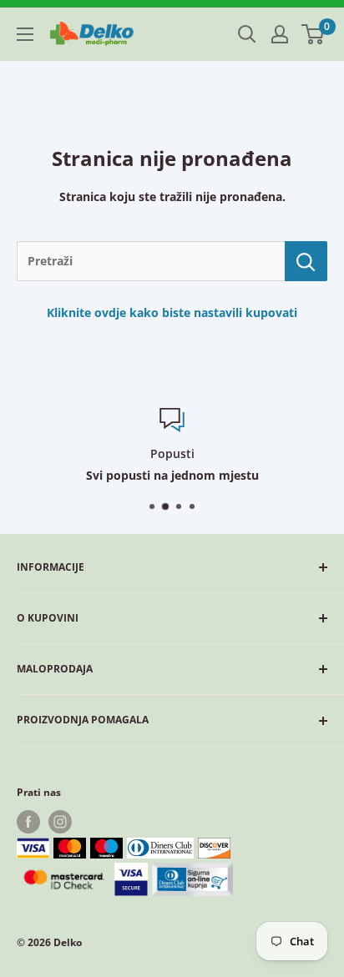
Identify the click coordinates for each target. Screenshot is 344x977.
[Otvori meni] (25, 34)
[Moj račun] (279, 34)
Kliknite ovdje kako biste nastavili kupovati (172, 312)
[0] (313, 34)
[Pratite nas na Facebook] (28, 821)
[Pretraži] (306, 261)
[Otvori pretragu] (247, 34)
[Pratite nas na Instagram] (60, 821)
